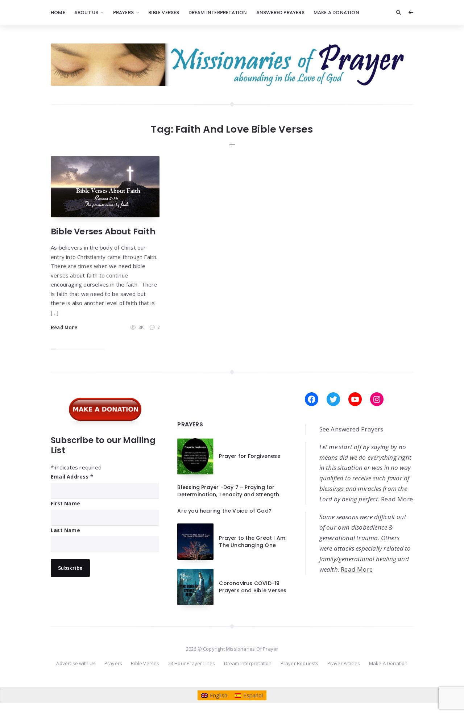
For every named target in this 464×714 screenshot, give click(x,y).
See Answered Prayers (351, 429)
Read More (64, 327)
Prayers (123, 12)
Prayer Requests (300, 663)
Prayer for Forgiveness (249, 456)
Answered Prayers (280, 12)
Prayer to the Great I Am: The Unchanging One (252, 541)
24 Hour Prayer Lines (191, 663)
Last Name (65, 530)
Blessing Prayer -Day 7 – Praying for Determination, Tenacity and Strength (228, 491)
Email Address (72, 476)
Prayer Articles (343, 663)
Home (58, 12)
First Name (65, 503)
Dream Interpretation (217, 12)
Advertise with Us (75, 663)
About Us (86, 12)
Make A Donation (336, 12)
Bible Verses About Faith (103, 231)
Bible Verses (163, 12)
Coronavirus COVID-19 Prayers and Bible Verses (252, 587)
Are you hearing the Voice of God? (224, 510)
